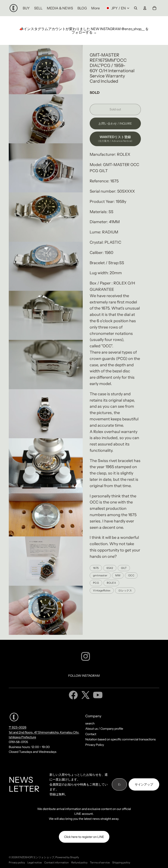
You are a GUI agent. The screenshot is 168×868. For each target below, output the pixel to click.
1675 (96, 568)
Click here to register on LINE (84, 837)
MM (117, 575)
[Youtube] (97, 695)
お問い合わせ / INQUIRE (115, 123)
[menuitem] (95, 8)
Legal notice (34, 862)
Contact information (56, 862)
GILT (124, 568)
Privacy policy (17, 862)
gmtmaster (100, 575)
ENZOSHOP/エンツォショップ (36, 857)
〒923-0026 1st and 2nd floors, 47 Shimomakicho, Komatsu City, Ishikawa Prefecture (44, 732)
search (89, 723)
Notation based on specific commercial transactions (120, 739)
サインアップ (144, 784)
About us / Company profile (104, 729)
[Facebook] (73, 695)
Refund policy (79, 862)
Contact (90, 734)
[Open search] (135, 8)
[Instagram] (85, 656)
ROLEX (111, 582)
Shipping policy (121, 862)
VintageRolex (101, 590)
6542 (110, 568)
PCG (96, 582)
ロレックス (125, 590)
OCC (131, 575)
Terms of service (100, 862)
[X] (85, 695)
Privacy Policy (94, 745)
